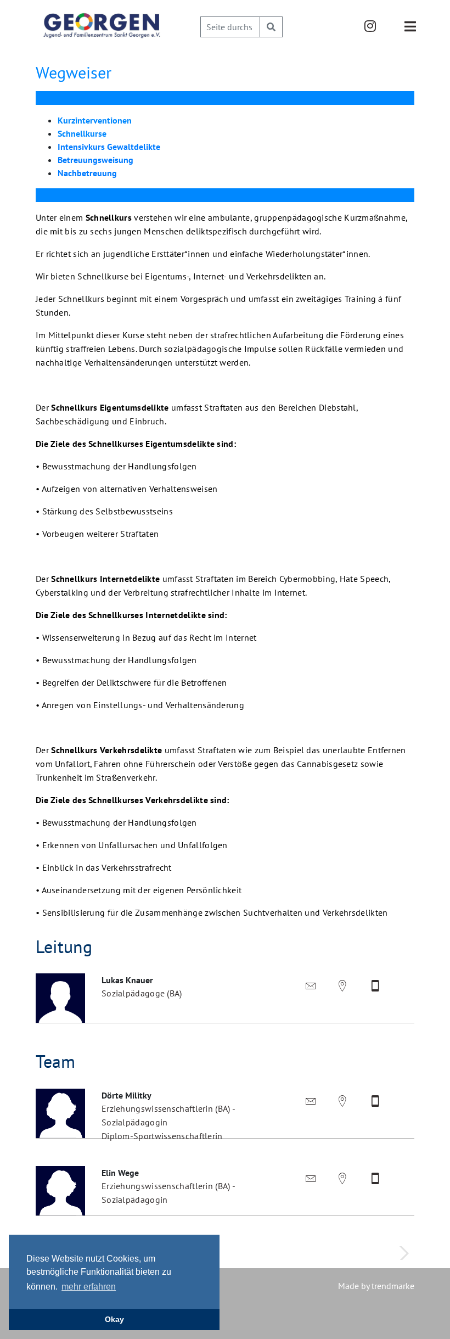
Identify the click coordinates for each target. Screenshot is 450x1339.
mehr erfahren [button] (88, 1286)
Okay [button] (114, 1319)
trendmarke (393, 1285)
